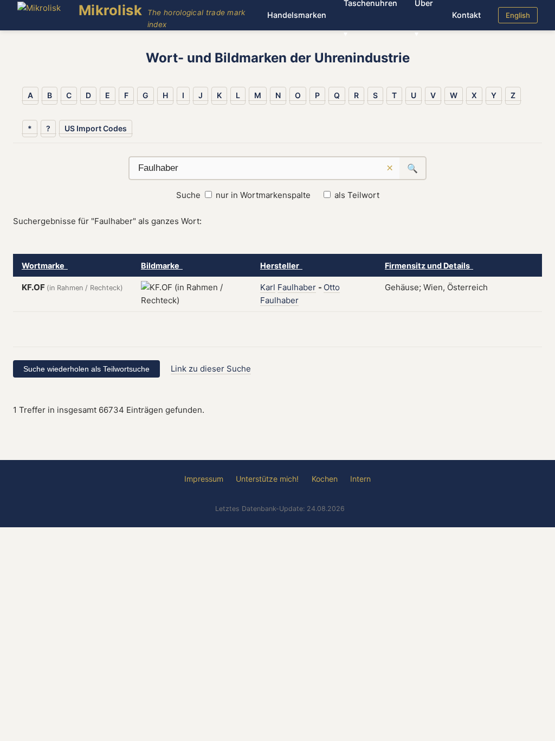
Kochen (325, 478)
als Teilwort (356, 195)
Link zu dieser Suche (211, 368)
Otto (332, 287)
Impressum (203, 478)
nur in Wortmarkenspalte (263, 195)
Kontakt (466, 15)
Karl (267, 287)
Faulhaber (297, 287)
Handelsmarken (296, 15)
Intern (360, 478)
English (518, 15)
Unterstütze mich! (267, 478)
